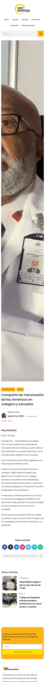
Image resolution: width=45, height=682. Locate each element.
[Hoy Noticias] (22, 8)
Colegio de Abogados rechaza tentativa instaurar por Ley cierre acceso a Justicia (30, 602)
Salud (20, 389)
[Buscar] (41, 34)
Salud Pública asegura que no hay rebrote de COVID (30, 585)
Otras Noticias (8, 389)
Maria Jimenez (14, 412)
